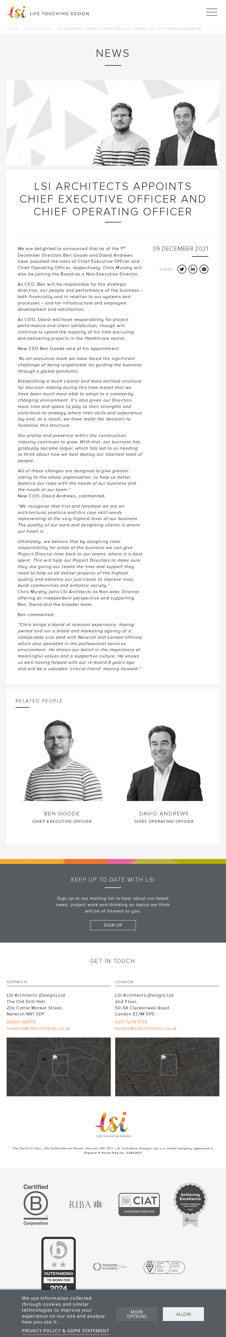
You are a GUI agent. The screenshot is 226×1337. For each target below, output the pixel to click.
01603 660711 (21, 1022)
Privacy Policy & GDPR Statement (65, 1331)
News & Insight (38, 29)
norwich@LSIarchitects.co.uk (38, 1028)
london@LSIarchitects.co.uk (146, 1028)
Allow (183, 1314)
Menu (211, 12)
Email (204, 269)
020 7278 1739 (131, 1022)
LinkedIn (193, 269)
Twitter (181, 269)
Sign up (113, 925)
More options (137, 1314)
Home (14, 29)
